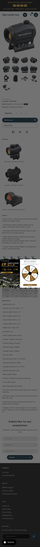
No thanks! (30, 286)
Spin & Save (30, 284)
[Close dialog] (0, 260)
